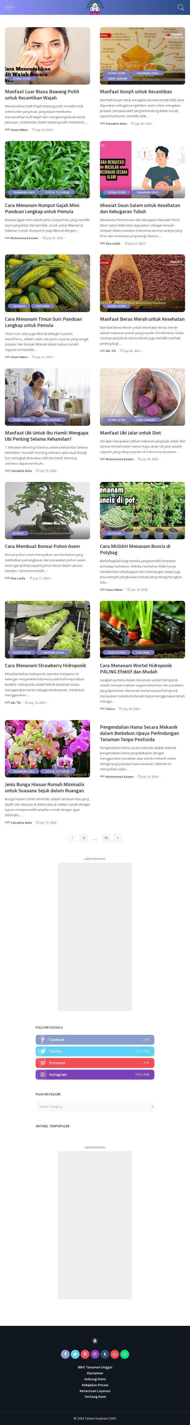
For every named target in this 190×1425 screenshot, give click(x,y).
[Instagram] (95, 1075)
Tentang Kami (95, 1396)
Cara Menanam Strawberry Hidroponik (45, 665)
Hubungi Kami (95, 1378)
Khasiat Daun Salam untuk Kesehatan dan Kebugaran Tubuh (140, 208)
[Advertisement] (95, 937)
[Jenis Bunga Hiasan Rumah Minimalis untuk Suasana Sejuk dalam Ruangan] (47, 748)
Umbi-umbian (117, 78)
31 (106, 838)
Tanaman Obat (147, 73)
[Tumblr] (104, 1354)
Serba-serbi (22, 78)
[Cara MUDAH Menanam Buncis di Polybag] (142, 510)
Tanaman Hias (23, 192)
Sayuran (42, 306)
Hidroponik (22, 652)
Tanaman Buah (52, 652)
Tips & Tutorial (57, 192)
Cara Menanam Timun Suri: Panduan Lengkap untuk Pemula (43, 322)
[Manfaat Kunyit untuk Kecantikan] (142, 56)
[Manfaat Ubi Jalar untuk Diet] (142, 397)
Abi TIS (111, 350)
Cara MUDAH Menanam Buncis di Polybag (135, 549)
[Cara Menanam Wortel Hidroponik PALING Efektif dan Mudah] (142, 629)
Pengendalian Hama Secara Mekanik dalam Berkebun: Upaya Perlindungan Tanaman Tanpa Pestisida (139, 733)
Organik (19, 306)
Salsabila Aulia (116, 123)
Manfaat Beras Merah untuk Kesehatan (142, 319)
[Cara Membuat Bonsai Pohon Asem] (47, 510)
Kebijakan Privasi (95, 1384)
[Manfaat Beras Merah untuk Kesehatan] (142, 283)
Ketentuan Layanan (95, 1390)
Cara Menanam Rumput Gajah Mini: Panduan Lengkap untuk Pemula (42, 208)
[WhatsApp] (124, 1354)
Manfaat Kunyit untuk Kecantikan (136, 91)
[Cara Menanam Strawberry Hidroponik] (47, 629)
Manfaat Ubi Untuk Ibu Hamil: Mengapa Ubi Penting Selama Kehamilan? (47, 436)
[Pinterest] (95, 1063)
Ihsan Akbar (19, 129)
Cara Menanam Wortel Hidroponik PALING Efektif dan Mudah (136, 668)
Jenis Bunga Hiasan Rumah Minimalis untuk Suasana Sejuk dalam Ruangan (44, 787)
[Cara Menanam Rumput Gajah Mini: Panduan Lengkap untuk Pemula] (47, 169)
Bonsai (18, 533)
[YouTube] (114, 1354)
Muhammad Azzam (25, 238)
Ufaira (110, 708)
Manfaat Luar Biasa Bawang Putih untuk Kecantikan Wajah (42, 94)
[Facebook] (95, 1040)
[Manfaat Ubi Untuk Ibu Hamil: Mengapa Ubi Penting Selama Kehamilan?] (47, 397)
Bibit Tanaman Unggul (95, 1367)
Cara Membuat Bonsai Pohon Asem (42, 546)
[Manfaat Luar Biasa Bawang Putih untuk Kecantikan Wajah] (47, 56)
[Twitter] (95, 1051)
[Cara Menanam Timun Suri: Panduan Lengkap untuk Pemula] (47, 283)
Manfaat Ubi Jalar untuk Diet (130, 432)
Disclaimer (95, 1373)
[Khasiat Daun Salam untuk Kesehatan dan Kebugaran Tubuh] (142, 169)
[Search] (180, 7)
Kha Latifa (113, 243)
